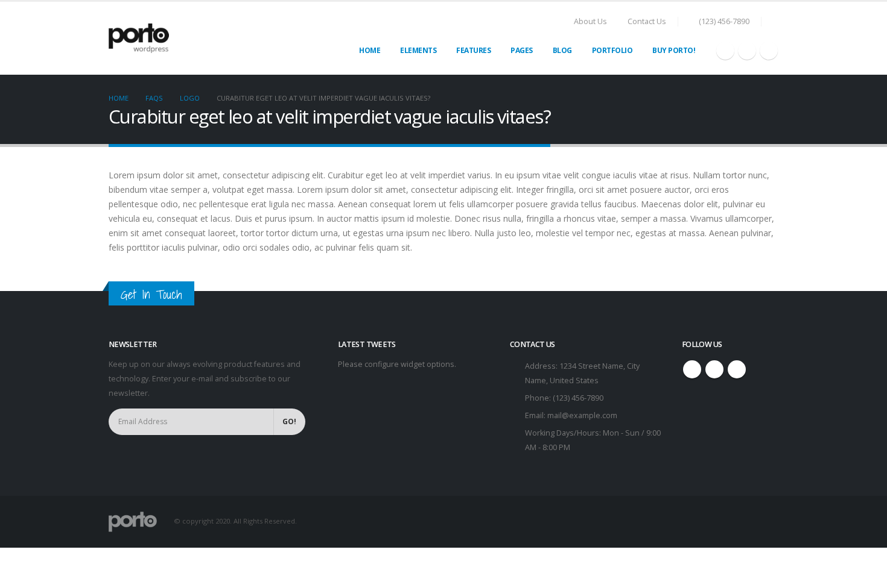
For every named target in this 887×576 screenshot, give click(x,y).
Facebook (692, 369)
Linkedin (737, 369)
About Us (590, 21)
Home (369, 50)
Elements (418, 50)
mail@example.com (582, 415)
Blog (562, 50)
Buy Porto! (673, 50)
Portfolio (612, 50)
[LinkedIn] (769, 51)
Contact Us (647, 21)
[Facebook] (725, 51)
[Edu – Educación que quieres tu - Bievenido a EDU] (139, 38)
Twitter (714, 369)
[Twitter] (747, 51)
